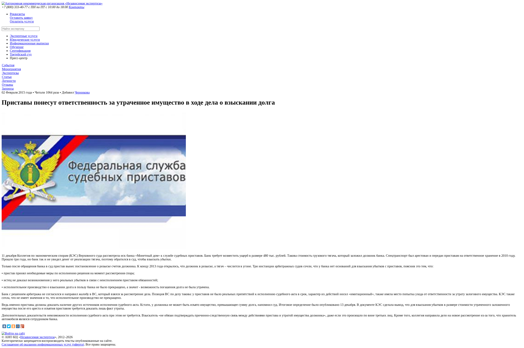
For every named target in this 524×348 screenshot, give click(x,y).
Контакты (76, 7)
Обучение (17, 47)
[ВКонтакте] (4, 326)
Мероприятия (11, 69)
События (8, 65)
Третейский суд (21, 54)
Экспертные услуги (23, 36)
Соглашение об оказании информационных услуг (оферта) (43, 344)
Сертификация (20, 50)
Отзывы (7, 84)
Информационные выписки (29, 43)
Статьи (7, 77)
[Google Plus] (22, 326)
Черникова (82, 92)
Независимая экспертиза (37, 337)
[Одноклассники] (13, 326)
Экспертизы (10, 73)
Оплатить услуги (22, 21)
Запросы (8, 88)
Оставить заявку (21, 17)
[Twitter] (9, 326)
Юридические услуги (25, 39)
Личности (9, 80)
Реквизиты (17, 14)
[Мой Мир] (18, 326)
